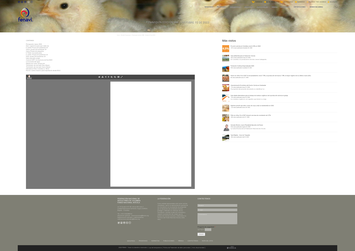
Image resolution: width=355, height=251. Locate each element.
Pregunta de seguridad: (206, 227)
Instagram (25, 2)
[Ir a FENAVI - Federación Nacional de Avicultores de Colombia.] (118, 35)
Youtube (22, 2)
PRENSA (181, 241)
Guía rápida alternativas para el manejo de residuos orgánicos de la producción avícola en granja (259, 95)
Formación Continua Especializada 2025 (242, 66)
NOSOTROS (131, 241)
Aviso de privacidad (198, 248)
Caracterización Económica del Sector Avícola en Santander (248, 85)
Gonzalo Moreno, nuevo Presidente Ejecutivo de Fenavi (247, 125)
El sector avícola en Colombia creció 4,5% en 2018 (245, 46)
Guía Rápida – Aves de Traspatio (240, 135)
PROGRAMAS (143, 241)
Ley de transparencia (155, 248)
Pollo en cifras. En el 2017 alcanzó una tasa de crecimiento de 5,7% (251, 115)
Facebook (31, 2)
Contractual (259, 2)
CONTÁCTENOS (193, 241)
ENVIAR (201, 234)
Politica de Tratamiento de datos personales (176, 248)
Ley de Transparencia (272, 2)
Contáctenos (301, 2)
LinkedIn (28, 2)
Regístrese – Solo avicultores (317, 2)
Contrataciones (288, 2)
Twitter (19, 2)
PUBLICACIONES (168, 241)
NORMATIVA (155, 241)
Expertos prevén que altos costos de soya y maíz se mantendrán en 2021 (252, 105)
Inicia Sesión (333, 2)
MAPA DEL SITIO (207, 241)
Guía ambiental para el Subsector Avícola (243, 56)
